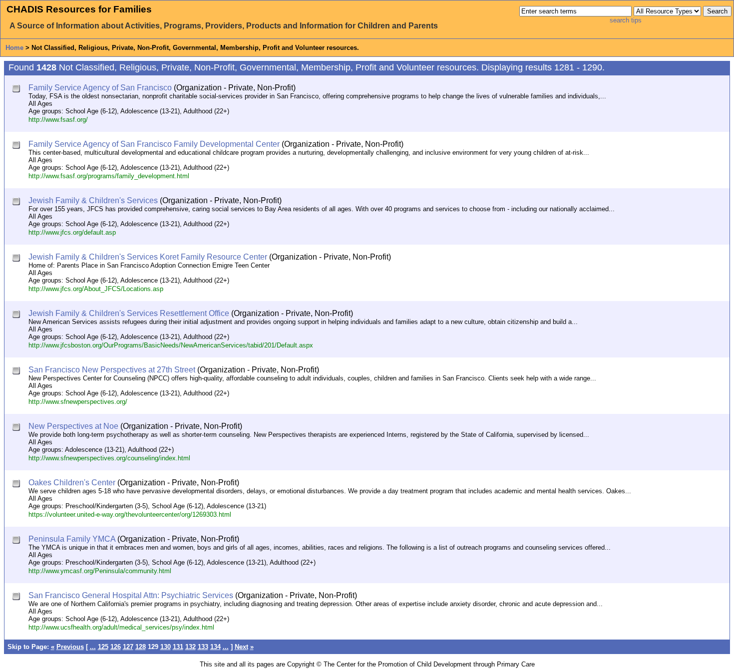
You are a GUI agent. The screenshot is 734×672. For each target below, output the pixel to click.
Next (241, 647)
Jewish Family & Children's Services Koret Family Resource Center (147, 257)
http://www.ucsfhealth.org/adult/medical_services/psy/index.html (121, 627)
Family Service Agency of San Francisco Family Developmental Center (154, 144)
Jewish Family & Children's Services (93, 200)
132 (190, 647)
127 (128, 647)
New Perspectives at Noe (73, 426)
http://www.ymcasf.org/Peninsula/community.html (99, 571)
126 (115, 647)
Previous (70, 647)
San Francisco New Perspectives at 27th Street (111, 369)
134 (215, 647)
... (93, 647)
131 (178, 647)
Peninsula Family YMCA (71, 539)
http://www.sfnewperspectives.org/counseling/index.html (109, 458)
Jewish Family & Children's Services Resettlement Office (128, 313)
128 (140, 647)
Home (14, 47)
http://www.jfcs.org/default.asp (72, 232)
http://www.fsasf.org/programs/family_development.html (108, 176)
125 (103, 647)
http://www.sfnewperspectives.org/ (77, 401)
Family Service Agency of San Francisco (100, 87)
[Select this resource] (17, 89)
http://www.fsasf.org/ (58, 119)
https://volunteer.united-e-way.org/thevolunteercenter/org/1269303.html (129, 514)
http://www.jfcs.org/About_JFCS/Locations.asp (95, 289)
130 (165, 647)
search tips (626, 20)
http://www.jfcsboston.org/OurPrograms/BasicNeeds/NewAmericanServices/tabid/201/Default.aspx (170, 345)
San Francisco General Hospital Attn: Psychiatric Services (130, 595)
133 (203, 647)
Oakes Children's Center (71, 482)
